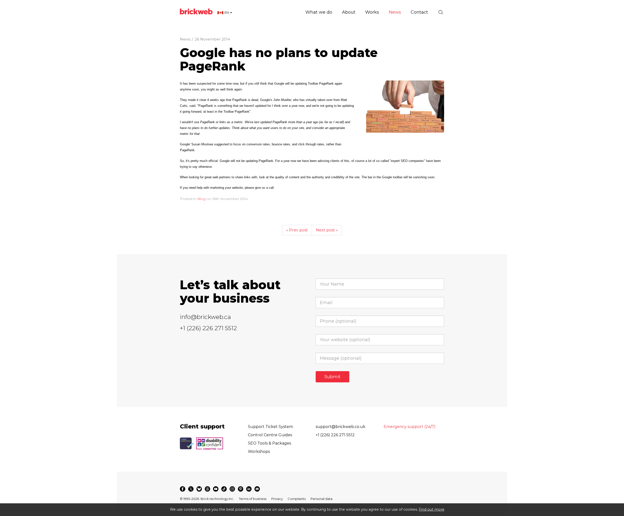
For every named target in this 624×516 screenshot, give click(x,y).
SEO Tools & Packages (269, 443)
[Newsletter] (257, 489)
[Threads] (207, 489)
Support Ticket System (270, 426)
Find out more (431, 509)
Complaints (297, 499)
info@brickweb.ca (205, 316)
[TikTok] (224, 489)
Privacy (277, 499)
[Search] (440, 12)
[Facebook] (182, 489)
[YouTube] (216, 489)
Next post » (327, 230)
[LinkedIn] (249, 489)
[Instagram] (232, 489)
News (185, 39)
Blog (201, 199)
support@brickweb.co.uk (340, 426)
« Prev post (297, 230)
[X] (191, 489)
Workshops (259, 451)
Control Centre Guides (270, 435)
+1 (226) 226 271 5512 (208, 328)
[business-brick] (405, 106)
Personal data (321, 499)
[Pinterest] (240, 489)
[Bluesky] (199, 489)
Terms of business (252, 499)
